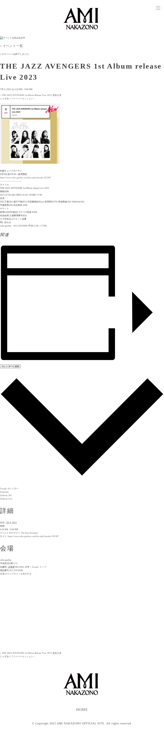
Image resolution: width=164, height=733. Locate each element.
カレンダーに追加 (10, 366)
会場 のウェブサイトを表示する (15, 574)
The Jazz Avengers (29, 533)
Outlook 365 (6, 495)
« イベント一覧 (11, 46)
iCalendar (4, 492)
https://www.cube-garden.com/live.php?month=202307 (33, 536)
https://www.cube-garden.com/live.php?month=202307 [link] (25, 177)
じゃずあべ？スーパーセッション (17, 98)
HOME (82, 710)
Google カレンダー (9, 488)
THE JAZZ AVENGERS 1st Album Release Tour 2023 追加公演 (30, 95)
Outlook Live (6, 498)
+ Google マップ (38, 567)
